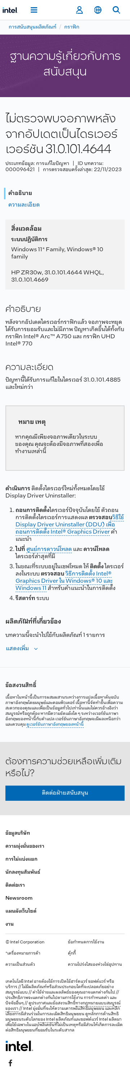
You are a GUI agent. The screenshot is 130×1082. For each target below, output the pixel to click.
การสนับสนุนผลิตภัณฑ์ (32, 27)
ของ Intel (46, 1020)
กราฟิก (71, 27)
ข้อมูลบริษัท (17, 833)
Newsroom (18, 898)
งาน (9, 924)
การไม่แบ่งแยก (21, 859)
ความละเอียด (24, 205)
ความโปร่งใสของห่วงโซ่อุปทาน (95, 965)
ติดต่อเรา (15, 885)
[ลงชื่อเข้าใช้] (79, 10)
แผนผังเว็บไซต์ (20, 911)
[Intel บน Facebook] (10, 1062)
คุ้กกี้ (72, 953)
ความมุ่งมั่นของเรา (24, 846)
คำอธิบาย (20, 193)
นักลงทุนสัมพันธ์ (22, 872)
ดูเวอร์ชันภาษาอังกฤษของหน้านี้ (55, 725)
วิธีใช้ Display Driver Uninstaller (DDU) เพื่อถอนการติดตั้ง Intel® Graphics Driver (70, 524)
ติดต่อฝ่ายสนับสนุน (65, 793)
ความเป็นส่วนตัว (20, 965)
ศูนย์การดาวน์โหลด (49, 549)
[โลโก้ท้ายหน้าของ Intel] (19, 1045)
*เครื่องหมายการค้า (22, 953)
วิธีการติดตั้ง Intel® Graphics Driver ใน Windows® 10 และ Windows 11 (64, 581)
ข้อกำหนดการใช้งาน (86, 942)
